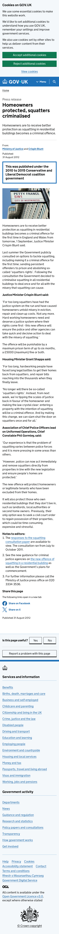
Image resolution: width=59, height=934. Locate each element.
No (52, 640)
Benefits (7, 687)
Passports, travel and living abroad (24, 769)
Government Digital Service (19, 880)
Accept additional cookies (29, 55)
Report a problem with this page (29, 653)
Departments (11, 802)
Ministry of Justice (12, 148)
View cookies (29, 71)
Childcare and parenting (18, 706)
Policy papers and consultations (22, 827)
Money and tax (11, 763)
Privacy (16, 861)
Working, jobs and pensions (19, 781)
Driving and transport (16, 731)
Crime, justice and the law (19, 719)
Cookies (29, 861)
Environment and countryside (21, 750)
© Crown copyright (29, 926)
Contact (41, 866)
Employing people (13, 744)
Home (5, 90)
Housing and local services (19, 756)
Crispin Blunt (35, 148)
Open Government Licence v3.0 (22, 896)
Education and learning (17, 737)
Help (5, 861)
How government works (17, 840)
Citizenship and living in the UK (22, 712)
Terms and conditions (16, 871)
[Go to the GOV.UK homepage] (15, 82)
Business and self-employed (20, 700)
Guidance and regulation (18, 815)
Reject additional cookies (29, 63)
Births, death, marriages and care (23, 693)
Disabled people (12, 725)
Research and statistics (17, 821)
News (6, 808)
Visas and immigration (16, 775)
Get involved (10, 846)
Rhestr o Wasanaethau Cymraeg (23, 875)
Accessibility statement (17, 866)
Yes (37, 640)
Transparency (11, 834)
